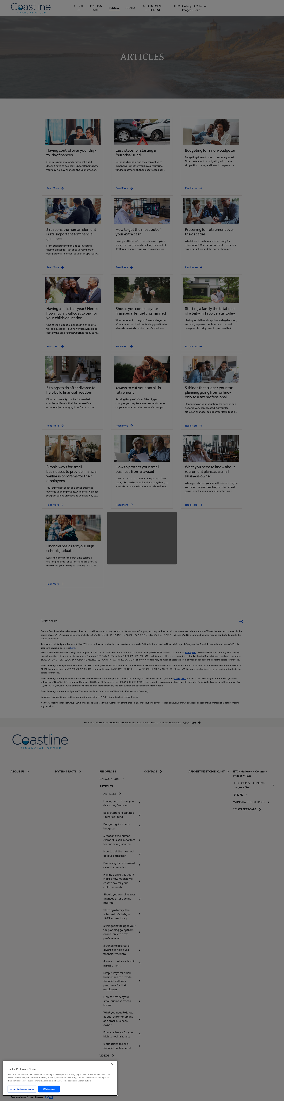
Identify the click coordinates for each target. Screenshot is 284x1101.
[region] (60, 1078)
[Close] (112, 1064)
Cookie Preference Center (22, 1089)
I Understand (49, 1089)
